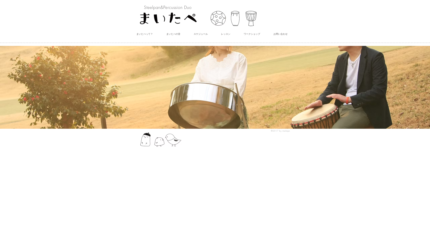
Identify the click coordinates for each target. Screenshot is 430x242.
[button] (145, 34)
